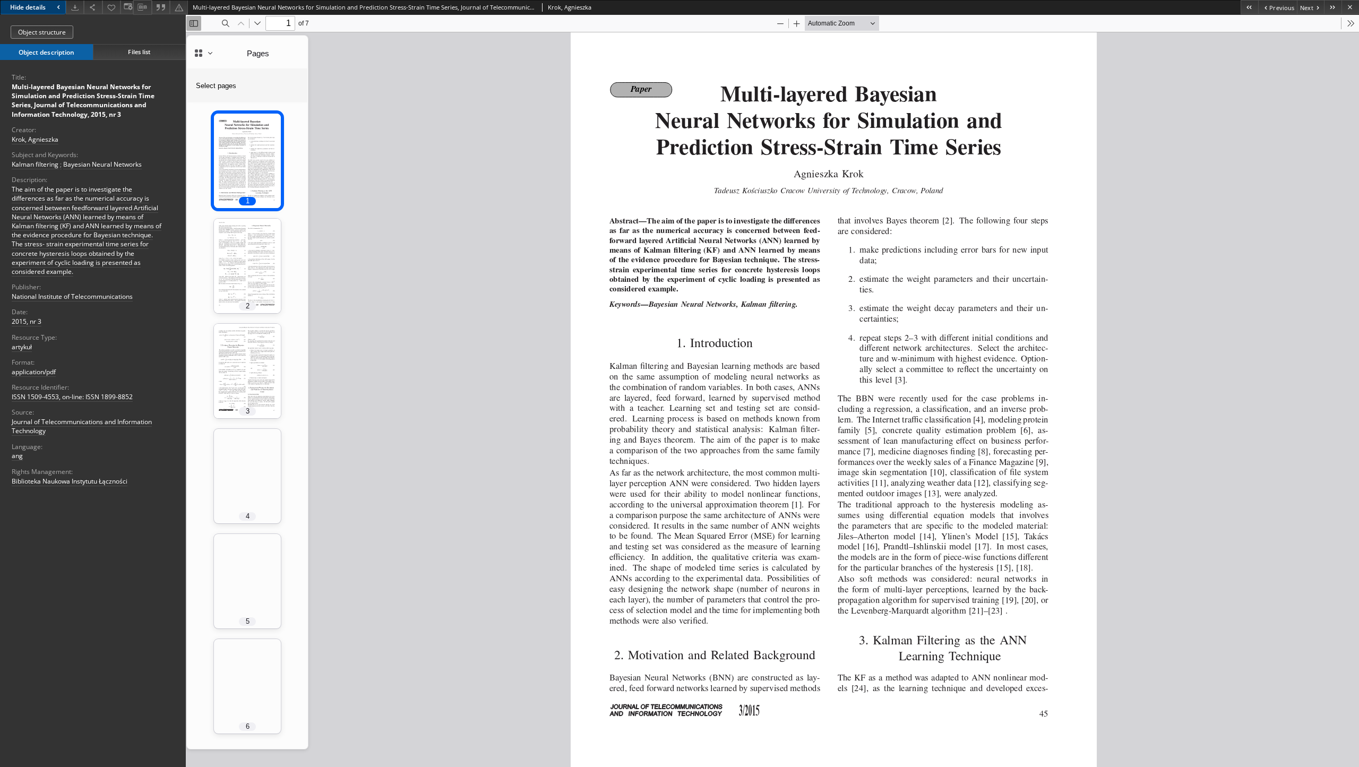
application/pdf (34, 371)
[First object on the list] (1249, 7)
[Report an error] (179, 7)
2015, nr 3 (26, 321)
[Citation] (161, 7)
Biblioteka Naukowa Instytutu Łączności (69, 481)
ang (17, 455)
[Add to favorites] (111, 7)
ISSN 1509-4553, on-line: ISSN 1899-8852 (72, 396)
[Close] (1350, 7)
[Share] (93, 7)
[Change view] (127, 7)
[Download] (75, 7)
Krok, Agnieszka (35, 139)
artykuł (22, 346)
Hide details (28, 7)
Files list (139, 52)
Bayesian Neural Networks (102, 164)
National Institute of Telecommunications (72, 296)
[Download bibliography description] (142, 7)
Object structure (42, 32)
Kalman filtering (35, 164)
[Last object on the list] (1332, 7)
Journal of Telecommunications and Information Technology (82, 426)
